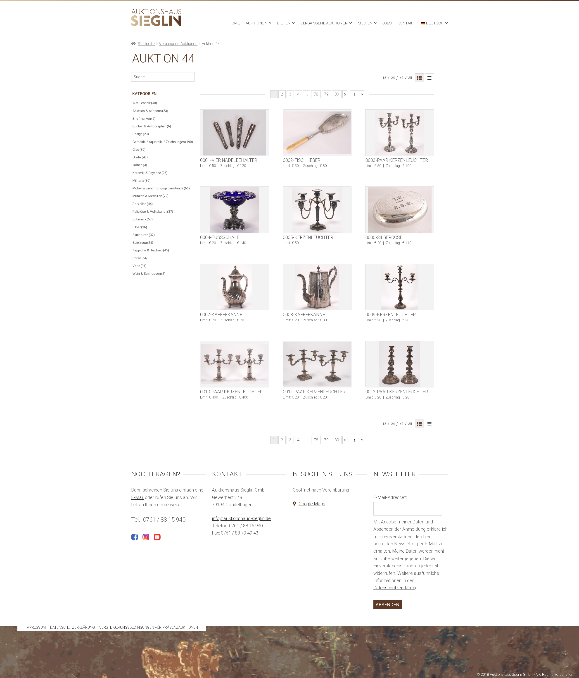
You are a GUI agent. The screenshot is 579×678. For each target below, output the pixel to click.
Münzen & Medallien (150, 196)
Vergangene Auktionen (324, 23)
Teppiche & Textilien (151, 250)
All (410, 78)
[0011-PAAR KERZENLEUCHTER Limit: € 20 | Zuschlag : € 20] (317, 364)
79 (326, 94)
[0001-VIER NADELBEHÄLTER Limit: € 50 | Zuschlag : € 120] (234, 132)
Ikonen (140, 165)
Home (234, 23)
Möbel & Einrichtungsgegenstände (161, 188)
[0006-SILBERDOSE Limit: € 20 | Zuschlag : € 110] (399, 209)
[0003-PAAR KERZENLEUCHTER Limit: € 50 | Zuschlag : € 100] (399, 132)
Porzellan (143, 204)
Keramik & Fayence (150, 173)
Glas (139, 150)
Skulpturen (144, 235)
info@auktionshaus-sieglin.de (241, 518)
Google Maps (312, 503)
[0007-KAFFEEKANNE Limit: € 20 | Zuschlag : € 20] (234, 287)
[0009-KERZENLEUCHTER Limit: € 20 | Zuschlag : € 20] (399, 287)
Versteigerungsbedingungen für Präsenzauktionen (148, 628)
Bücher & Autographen (152, 126)
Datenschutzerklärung (395, 587)
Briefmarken (144, 119)
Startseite (146, 43)
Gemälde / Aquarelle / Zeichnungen (163, 142)
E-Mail (137, 497)
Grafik (140, 157)
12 (384, 78)
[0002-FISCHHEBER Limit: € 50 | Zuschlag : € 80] (317, 132)
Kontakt (406, 23)
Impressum (35, 628)
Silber (140, 227)
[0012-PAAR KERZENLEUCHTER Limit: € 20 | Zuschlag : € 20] (399, 364)
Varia (140, 266)
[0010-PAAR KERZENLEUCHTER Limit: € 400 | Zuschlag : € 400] (234, 364)
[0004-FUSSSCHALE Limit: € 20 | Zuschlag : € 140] (234, 209)
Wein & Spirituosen (149, 274)
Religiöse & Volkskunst (153, 212)
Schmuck (143, 219)
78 (316, 94)
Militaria (141, 181)
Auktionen (256, 23)
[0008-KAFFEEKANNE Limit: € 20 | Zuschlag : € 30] (317, 287)
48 (401, 78)
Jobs (387, 23)
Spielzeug (143, 243)
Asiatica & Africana (150, 111)
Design (141, 134)
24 (393, 78)
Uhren (140, 258)
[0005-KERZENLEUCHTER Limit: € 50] (317, 209)
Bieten (284, 23)
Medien (365, 23)
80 (337, 94)
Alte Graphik (145, 103)
